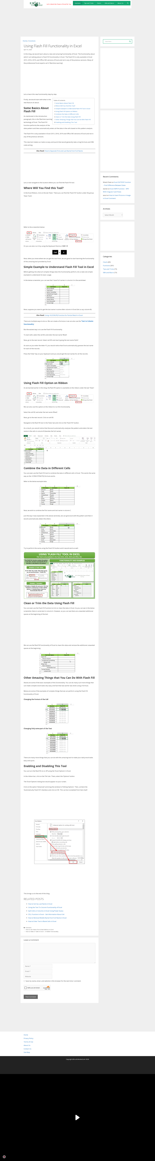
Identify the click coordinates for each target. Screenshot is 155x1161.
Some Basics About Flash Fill (65, 103)
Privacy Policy (28, 1038)
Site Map (27, 1052)
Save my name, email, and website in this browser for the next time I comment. (53, 981)
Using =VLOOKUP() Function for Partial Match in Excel (64, 315)
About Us (120, 3)
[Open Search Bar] (127, 3)
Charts (99, 3)
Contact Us (27, 1049)
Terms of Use (28, 1042)
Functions (78, 3)
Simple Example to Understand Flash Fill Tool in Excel (73, 108)
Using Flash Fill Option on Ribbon (66, 111)
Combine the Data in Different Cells (67, 114)
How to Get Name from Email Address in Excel (39, 929)
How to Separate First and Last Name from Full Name (64, 151)
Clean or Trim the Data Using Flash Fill (68, 117)
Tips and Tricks (88, 3)
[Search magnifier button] (130, 41)
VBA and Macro (109, 3)
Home (25, 41)
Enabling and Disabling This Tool (66, 122)
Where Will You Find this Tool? (65, 106)
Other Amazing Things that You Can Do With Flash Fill (73, 119)
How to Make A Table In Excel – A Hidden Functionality (42, 931)
